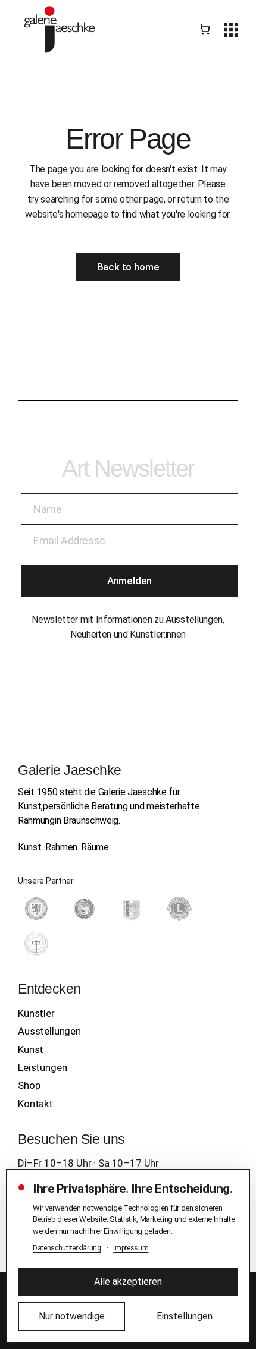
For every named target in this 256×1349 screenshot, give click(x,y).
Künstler (36, 1013)
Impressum (130, 1248)
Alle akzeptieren (128, 1281)
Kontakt (35, 1104)
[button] (231, 30)
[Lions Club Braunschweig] (179, 908)
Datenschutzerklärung (67, 1248)
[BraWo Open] (83, 908)
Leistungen (42, 1067)
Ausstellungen (49, 1031)
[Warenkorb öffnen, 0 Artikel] (204, 29)
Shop (29, 1085)
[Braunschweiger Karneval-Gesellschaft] (131, 908)
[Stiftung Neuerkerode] (36, 943)
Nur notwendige (72, 1316)
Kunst (30, 1049)
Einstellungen (185, 1316)
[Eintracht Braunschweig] (36, 908)
